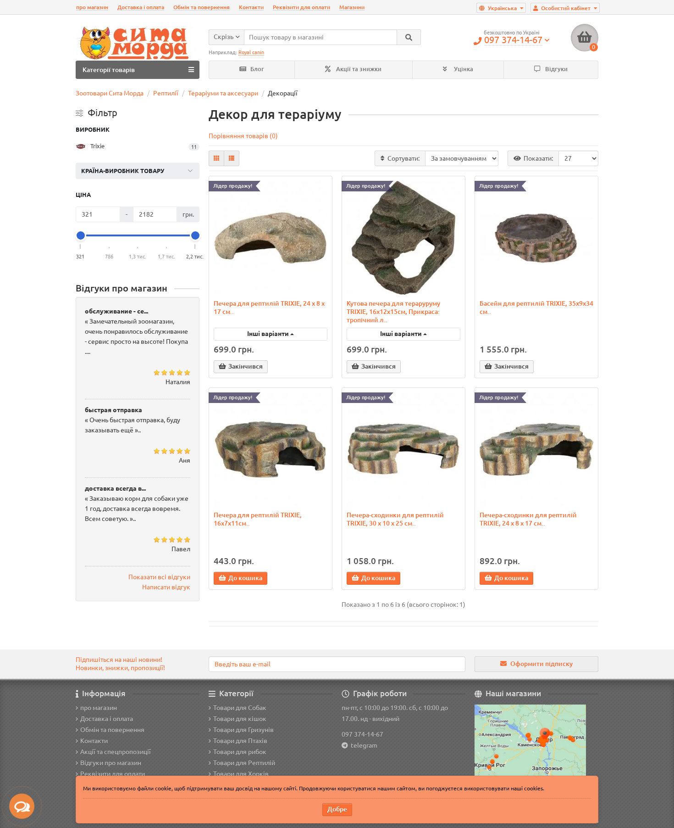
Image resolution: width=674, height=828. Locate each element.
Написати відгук (166, 587)
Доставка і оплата (140, 7)
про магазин (92, 7)
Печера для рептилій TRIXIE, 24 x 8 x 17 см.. (269, 307)
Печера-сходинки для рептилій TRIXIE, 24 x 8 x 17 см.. (528, 519)
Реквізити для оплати (301, 7)
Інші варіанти (268, 333)
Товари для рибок (239, 751)
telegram (362, 745)
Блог (256, 69)
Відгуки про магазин (110, 762)
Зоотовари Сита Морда (110, 93)
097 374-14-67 (362, 734)
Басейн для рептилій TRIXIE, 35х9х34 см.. (536, 307)
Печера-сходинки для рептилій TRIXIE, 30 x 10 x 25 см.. (395, 519)
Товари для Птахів (240, 740)
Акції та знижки (358, 69)
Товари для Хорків (241, 774)
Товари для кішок (239, 718)
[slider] (80, 235)
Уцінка (463, 69)
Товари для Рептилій (244, 762)
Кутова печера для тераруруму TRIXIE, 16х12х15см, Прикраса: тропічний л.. (393, 312)
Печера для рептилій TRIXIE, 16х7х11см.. (258, 519)
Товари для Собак (239, 707)
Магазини (352, 7)
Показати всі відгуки (159, 577)
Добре (337, 809)
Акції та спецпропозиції (115, 751)
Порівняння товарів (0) (243, 136)
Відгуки (556, 69)
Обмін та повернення (201, 7)
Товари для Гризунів (243, 729)
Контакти (251, 7)
